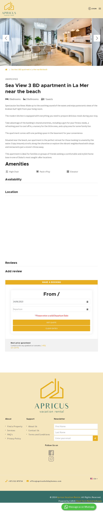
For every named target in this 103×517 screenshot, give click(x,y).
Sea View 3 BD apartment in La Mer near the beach (29, 69)
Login (94, 9)
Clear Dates (52, 328)
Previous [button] (6, 38)
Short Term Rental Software (89, 501)
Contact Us (33, 430)
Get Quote (51, 323)
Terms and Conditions (39, 434)
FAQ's (10, 434)
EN (94, 479)
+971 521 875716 (16, 481)
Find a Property (14, 426)
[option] (51, 39)
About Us (32, 426)
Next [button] (97, 38)
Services (11, 430)
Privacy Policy (14, 438)
